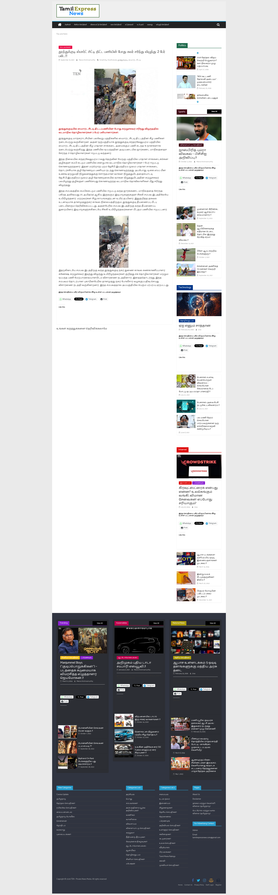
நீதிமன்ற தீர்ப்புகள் (135, 837)
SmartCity (103, 60)
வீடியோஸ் (164, 847)
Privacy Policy (199, 885)
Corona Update (62, 794)
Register (219, 885)
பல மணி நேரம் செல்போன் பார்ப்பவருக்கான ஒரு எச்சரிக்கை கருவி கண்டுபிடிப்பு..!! (208, 423)
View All (214, 111)
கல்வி (162, 861)
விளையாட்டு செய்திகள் (98, 24)
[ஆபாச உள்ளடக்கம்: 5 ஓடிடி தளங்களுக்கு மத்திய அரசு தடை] (195, 629)
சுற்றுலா (130, 832)
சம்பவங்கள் (65, 47)
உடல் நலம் (140, 24)
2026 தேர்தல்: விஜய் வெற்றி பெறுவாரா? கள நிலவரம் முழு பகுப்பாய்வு (207, 62)
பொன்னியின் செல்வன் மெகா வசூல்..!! (91, 729)
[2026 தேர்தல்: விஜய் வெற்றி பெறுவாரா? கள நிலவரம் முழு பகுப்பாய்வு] (186, 58)
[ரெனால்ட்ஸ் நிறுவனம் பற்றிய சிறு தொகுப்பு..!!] (124, 730)
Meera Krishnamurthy (87, 60)
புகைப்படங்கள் (63, 834)
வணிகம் (130, 815)
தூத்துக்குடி (122, 60)
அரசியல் (68, 24)
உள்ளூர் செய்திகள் (162, 24)
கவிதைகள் (165, 834)
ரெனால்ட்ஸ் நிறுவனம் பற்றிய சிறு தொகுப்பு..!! (147, 733)
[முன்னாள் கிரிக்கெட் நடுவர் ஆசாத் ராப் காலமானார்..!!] (186, 208)
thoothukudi (112, 60)
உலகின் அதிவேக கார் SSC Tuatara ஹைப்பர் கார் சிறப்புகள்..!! (148, 749)
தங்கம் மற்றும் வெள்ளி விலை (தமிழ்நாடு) (204, 805)
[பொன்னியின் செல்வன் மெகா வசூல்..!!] (67, 726)
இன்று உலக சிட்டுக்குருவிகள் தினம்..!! (205, 577)
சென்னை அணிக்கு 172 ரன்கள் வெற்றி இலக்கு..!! (207, 269)
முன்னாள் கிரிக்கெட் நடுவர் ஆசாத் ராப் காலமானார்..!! (207, 212)
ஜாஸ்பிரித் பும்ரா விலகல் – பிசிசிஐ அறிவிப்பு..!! (193, 154)
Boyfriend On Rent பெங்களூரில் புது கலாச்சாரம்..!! (87, 761)
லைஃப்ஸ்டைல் (64, 812)
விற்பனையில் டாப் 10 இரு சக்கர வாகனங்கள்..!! (147, 718)
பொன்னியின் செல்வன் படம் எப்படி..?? (91, 745)
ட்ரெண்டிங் (199, 483)
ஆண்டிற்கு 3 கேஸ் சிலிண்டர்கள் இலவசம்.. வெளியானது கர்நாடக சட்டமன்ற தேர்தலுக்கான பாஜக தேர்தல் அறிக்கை (204, 765)
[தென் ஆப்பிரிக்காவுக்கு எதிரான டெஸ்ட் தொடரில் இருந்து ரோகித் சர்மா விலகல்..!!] (186, 225)
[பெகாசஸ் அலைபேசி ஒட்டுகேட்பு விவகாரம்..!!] (186, 401)
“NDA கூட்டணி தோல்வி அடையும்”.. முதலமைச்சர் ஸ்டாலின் (207, 81)
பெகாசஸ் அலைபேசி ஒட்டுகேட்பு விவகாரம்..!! (208, 404)
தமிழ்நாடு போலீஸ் (65, 816)
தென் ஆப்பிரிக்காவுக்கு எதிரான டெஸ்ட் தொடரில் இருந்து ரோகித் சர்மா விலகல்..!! (197, 233)
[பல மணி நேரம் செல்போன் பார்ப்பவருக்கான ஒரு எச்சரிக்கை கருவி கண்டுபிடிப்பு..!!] (186, 417)
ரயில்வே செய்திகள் (66, 807)
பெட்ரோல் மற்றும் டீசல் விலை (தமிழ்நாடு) (204, 812)
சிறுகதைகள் (166, 807)
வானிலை (131, 819)
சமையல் (164, 794)
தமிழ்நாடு (61, 799)
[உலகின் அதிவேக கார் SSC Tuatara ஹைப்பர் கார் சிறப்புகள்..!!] (124, 745)
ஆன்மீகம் (131, 850)
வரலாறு (150, 24)
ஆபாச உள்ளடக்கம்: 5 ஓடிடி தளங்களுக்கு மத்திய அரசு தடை (195, 666)
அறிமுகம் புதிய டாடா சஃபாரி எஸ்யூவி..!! (134, 664)
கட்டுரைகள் (129, 24)
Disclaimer (197, 799)
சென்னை (61, 821)
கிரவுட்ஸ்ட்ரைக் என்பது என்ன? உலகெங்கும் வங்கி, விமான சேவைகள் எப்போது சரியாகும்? (198, 495)
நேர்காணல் (165, 816)
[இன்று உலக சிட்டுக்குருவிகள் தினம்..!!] (186, 573)
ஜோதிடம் (61, 825)
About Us (196, 794)
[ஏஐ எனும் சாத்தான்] (199, 294)
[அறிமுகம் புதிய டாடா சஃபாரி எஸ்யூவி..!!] (139, 629)
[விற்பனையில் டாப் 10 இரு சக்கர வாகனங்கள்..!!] (124, 715)
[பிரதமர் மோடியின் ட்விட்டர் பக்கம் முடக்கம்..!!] (186, 590)
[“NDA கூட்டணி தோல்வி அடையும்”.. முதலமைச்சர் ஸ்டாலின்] (186, 77)
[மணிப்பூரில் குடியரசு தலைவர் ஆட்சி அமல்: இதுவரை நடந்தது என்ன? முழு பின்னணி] (180, 718)
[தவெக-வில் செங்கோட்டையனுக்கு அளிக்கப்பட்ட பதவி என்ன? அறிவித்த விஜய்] (186, 95)
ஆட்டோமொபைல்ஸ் (127, 657)
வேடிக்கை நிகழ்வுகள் (137, 841)
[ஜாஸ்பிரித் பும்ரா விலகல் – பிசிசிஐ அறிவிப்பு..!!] (199, 119)
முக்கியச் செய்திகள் (169, 865)
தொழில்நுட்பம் (187, 320)
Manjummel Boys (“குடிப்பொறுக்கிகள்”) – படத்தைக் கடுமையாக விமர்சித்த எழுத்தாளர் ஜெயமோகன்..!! (78, 670)
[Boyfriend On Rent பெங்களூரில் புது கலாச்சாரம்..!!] (67, 756)
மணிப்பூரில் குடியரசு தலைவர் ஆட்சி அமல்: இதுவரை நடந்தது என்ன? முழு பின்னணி (203, 725)
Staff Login (210, 885)
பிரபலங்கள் (165, 852)
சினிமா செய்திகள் (80, 24)
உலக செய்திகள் (116, 24)
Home (180, 885)
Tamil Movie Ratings (167, 856)
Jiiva (199, 329)
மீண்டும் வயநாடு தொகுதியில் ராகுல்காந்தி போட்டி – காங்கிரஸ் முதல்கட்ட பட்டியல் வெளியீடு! (204, 744)
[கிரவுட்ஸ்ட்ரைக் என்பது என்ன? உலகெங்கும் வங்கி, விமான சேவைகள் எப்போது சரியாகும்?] (199, 456)
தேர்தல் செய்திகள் (65, 803)
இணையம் (185, 483)
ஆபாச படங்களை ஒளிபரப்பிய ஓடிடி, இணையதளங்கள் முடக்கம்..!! (207, 559)
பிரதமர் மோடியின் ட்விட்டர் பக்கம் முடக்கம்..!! (206, 593)
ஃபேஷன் (130, 863)
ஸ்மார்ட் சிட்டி (134, 60)
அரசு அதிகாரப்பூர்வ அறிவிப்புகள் (135, 809)
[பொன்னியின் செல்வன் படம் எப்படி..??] (67, 741)
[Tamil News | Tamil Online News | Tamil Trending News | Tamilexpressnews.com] (59, 25)
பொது (129, 799)
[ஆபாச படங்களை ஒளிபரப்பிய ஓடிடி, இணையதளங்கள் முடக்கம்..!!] (186, 554)
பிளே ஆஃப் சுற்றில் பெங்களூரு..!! (207, 252)
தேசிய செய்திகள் (182, 657)
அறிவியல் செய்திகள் (170, 825)
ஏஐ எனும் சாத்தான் (195, 325)
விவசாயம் (131, 824)
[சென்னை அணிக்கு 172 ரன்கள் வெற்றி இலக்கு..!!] (186, 265)
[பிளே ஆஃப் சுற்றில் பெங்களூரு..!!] (186, 250)
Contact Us (188, 885)
